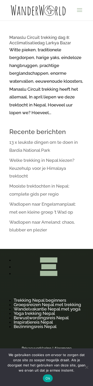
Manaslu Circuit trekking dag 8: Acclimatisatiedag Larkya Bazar (40, 40)
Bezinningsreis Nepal (35, 326)
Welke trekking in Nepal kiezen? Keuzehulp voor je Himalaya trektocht (41, 168)
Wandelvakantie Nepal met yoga (47, 309)
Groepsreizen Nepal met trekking (47, 304)
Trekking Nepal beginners (40, 300)
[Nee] (86, 367)
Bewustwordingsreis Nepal (41, 317)
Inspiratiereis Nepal (33, 322)
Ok (47, 378)
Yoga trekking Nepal (34, 313)
